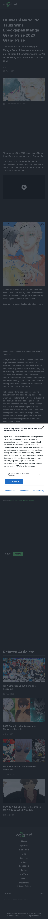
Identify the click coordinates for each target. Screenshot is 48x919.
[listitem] (24, 474)
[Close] (43, 428)
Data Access (24, 491)
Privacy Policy (38, 491)
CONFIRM (14, 481)
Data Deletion (9, 491)
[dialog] (24, 459)
